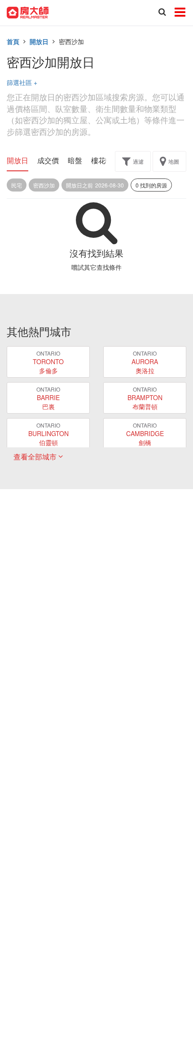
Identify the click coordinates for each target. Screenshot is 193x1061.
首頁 (13, 41)
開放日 (39, 41)
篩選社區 (22, 82)
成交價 (48, 160)
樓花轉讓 (105, 160)
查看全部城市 (35, 456)
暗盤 (75, 160)
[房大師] (27, 11)
